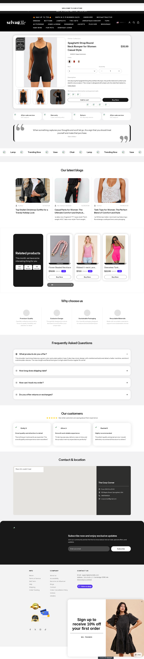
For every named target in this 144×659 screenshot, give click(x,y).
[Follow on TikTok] (45, 629)
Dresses (36, 21)
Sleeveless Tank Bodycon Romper (112, 267)
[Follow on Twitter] (35, 629)
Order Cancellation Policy (59, 590)
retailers (53, 596)
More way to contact (84, 580)
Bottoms (48, 21)
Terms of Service (35, 578)
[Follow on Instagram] (40, 629)
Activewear (38, 24)
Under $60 (88, 17)
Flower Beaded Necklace (60, 267)
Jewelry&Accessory (91, 21)
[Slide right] (71, 285)
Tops (107, 21)
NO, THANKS (86, 637)
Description (72, 77)
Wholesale (105, 24)
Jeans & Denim (54, 24)
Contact (53, 587)
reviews (52, 593)
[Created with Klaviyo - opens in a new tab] (106, 658)
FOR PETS (50, 28)
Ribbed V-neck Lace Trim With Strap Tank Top (86, 267)
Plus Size (93, 24)
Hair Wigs (37, 28)
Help (30, 584)
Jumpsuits (61, 21)
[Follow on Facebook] (30, 629)
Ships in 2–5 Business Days (67, 17)
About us (53, 576)
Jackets (81, 24)
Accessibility (54, 578)
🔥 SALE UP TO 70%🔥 (42, 17)
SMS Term (32, 581)
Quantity (102, 66)
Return (31, 576)
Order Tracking (34, 590)
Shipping (32, 587)
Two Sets (74, 21)
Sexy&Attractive (104, 17)
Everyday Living (65, 28)
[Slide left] (49, 285)
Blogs (52, 584)
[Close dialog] (142, 601)
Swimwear (68, 24)
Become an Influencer (57, 581)
